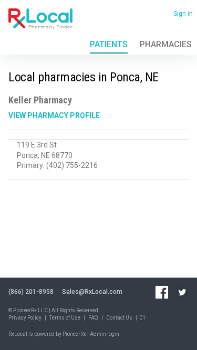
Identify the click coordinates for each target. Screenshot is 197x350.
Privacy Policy (25, 318)
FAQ (93, 318)
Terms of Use (64, 318)
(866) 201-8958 (31, 291)
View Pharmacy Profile (54, 115)
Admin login (104, 334)
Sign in (183, 13)
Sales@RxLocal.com (92, 291)
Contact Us (119, 318)
